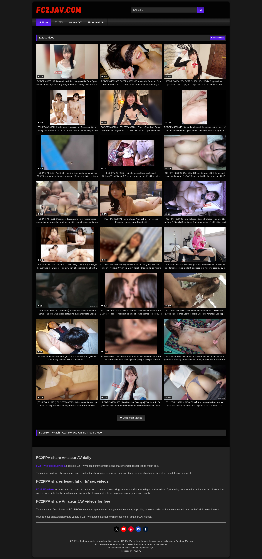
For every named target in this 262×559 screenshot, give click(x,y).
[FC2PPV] (59, 10)
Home (45, 22)
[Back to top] (252, 550)
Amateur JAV (75, 22)
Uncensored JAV (96, 22)
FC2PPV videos (45, 489)
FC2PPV (59, 22)
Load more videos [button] (132, 418)
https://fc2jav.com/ (56, 466)
